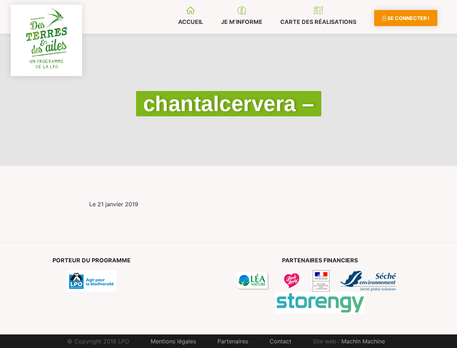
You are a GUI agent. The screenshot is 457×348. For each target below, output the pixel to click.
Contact (280, 341)
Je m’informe (241, 21)
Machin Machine (363, 341)
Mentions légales (173, 341)
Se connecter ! (408, 18)
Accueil (190, 21)
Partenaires (232, 341)
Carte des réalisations (318, 21)
